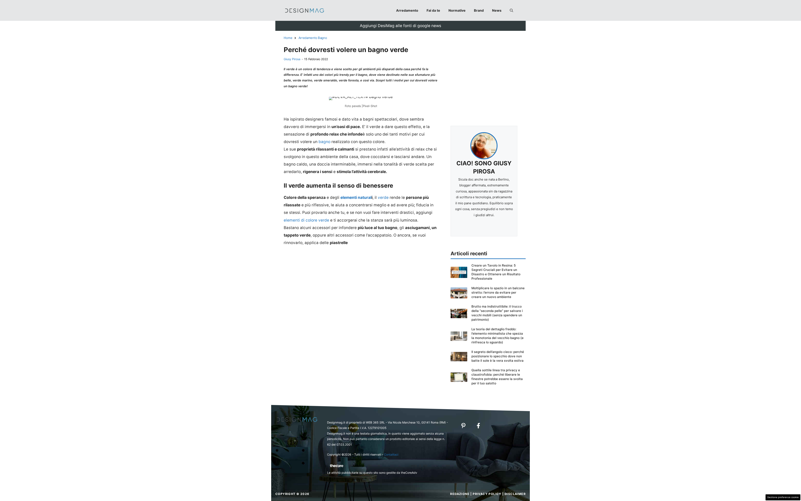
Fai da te (433, 10)
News (496, 10)
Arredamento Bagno (312, 38)
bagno (325, 141)
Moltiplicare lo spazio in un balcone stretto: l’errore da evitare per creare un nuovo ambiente (498, 292)
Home (288, 38)
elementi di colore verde (307, 220)
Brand (479, 10)
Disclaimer (515, 494)
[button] (511, 10)
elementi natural (356, 197)
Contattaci (391, 454)
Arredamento (407, 10)
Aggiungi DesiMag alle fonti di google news (400, 25)
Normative (457, 10)
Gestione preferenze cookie (783, 497)
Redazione (460, 494)
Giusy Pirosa (292, 59)
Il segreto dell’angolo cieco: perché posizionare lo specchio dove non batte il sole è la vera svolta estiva (497, 356)
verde (384, 197)
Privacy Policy (487, 494)
